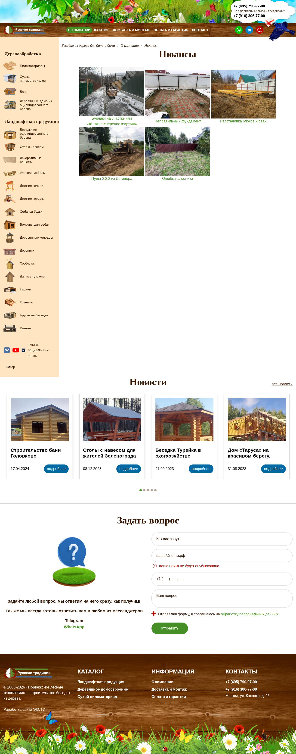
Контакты (201, 30)
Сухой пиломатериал (97, 697)
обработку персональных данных (249, 614)
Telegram (74, 620)
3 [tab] (148, 490)
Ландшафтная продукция (100, 682)
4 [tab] (152, 490)
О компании (79, 30)
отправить (170, 628)
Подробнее (56, 469)
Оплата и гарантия (171, 30)
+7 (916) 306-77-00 (249, 16)
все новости (282, 384)
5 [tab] (155, 490)
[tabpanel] (39, 437)
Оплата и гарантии (168, 697)
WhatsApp (74, 627)
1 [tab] (140, 490)
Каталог (101, 30)
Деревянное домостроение (102, 689)
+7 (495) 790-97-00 (249, 6)
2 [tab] (144, 490)
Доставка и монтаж (131, 30)
